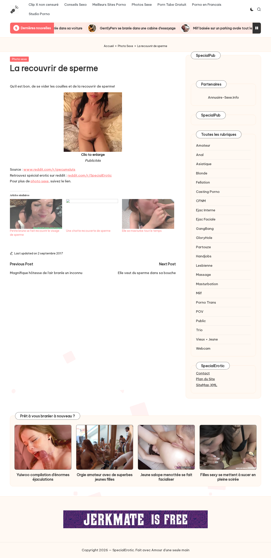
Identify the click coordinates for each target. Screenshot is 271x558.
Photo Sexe (125, 46)
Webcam (203, 348)
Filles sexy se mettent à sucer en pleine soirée (228, 477)
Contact (203, 373)
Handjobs (203, 256)
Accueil (109, 46)
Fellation (203, 182)
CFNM (201, 201)
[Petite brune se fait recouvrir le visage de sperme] (36, 214)
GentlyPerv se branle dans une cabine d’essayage (115, 28)
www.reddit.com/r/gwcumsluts (49, 169)
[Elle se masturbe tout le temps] (148, 214)
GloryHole (204, 238)
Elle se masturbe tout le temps (142, 231)
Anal (200, 155)
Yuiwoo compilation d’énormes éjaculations (43, 477)
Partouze (203, 247)
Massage (203, 274)
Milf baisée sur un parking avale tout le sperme (206, 28)
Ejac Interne (205, 210)
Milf (199, 293)
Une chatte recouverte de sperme (88, 231)
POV (199, 311)
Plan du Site (205, 379)
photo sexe (40, 181)
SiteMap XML (206, 385)
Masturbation (207, 284)
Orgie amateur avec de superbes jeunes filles (105, 477)
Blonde (201, 173)
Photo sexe (19, 59)
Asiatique (203, 164)
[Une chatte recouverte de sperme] (92, 214)
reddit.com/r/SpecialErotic (90, 175)
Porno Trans (206, 302)
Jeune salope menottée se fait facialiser (166, 477)
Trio (199, 330)
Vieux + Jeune (207, 339)
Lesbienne (204, 265)
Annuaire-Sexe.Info (223, 97)
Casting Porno (208, 192)
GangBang (205, 228)
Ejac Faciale (205, 219)
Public (201, 321)
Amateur (203, 145)
